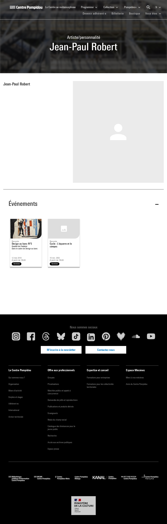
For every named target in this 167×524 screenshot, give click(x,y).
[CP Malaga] (84, 480)
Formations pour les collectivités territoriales (100, 385)
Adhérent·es (13, 403)
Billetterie (118, 13)
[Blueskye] (60, 337)
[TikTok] (76, 337)
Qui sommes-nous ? (16, 377)
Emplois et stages (15, 397)
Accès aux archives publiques (60, 442)
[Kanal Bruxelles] (107, 480)
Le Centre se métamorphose (61, 7)
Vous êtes (151, 13)
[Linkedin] (91, 337)
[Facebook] (30, 337)
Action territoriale (15, 416)
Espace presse (53, 449)
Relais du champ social (57, 419)
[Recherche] (148, 7)
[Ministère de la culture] (83, 505)
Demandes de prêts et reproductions (62, 400)
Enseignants (53, 413)
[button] (83, 204)
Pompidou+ (130, 7)
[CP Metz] (65, 480)
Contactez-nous (106, 350)
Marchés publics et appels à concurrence (59, 392)
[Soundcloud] (136, 337)
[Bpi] (21, 480)
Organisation (13, 384)
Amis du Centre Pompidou (136, 384)
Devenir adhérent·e (96, 13)
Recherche (52, 435)
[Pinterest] (106, 337)
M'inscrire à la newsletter (61, 350)
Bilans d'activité (15, 390)
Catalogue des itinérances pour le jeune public (61, 427)
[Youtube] (151, 337)
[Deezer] (121, 337)
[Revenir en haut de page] (159, 516)
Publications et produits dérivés (61, 406)
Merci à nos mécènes (135, 377)
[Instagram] (15, 337)
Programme (87, 7)
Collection (109, 7)
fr (157, 7)
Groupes (51, 377)
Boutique (136, 13)
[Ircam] (44, 480)
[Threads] (45, 337)
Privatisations (53, 384)
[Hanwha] (150, 480)
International (13, 410)
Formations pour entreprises (98, 377)
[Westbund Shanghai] (131, 480)
